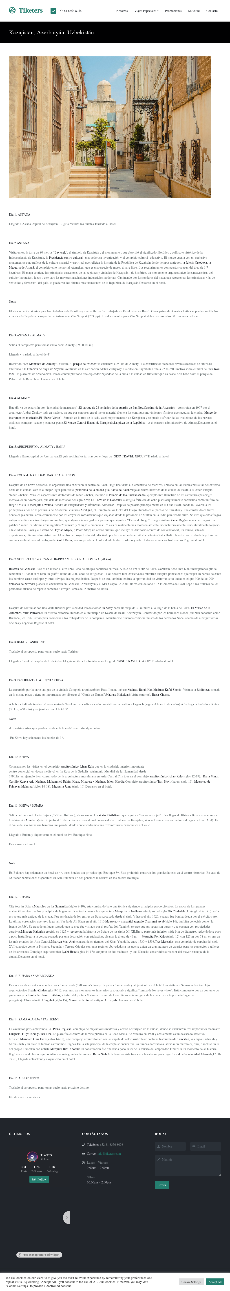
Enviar (162, 1185)
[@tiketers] (32, 1156)
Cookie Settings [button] (191, 1282)
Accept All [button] (215, 1282)
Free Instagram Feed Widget (41, 1254)
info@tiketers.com (109, 1153)
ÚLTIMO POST (20, 1134)
